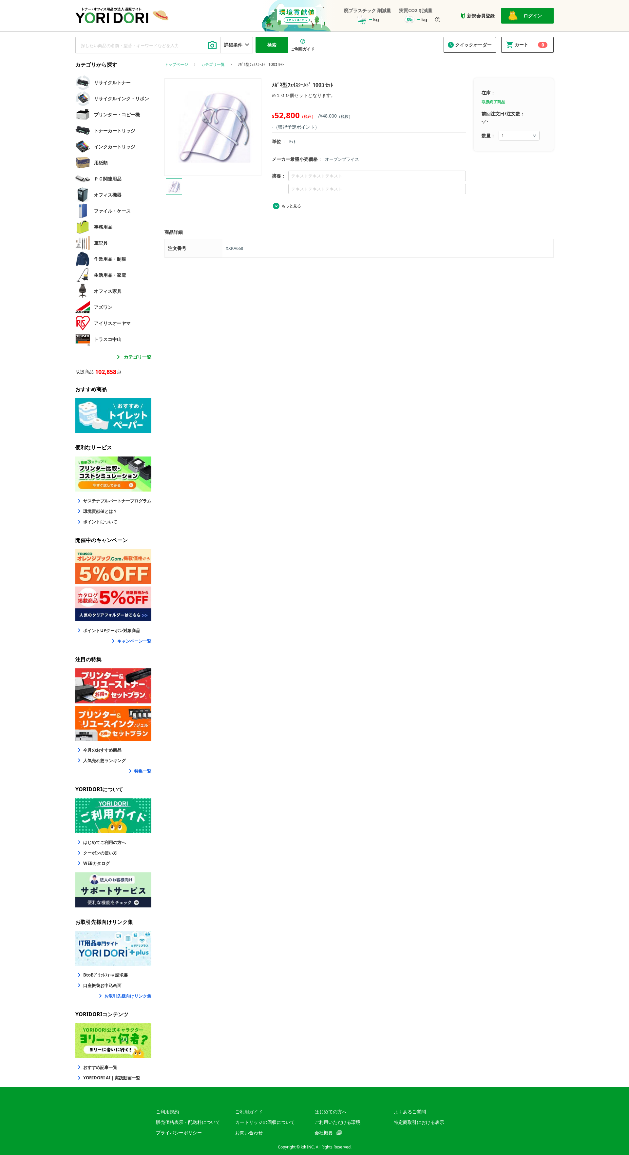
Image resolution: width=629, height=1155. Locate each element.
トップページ (176, 64)
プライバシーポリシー (179, 1132)
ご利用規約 (167, 1111)
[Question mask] (437, 20)
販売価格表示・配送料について (188, 1122)
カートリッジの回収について (265, 1122)
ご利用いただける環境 (337, 1122)
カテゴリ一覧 (137, 357)
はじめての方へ (330, 1111)
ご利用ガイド (249, 1111)
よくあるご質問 (410, 1111)
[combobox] (148, 45)
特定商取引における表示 (419, 1122)
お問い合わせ (249, 1132)
